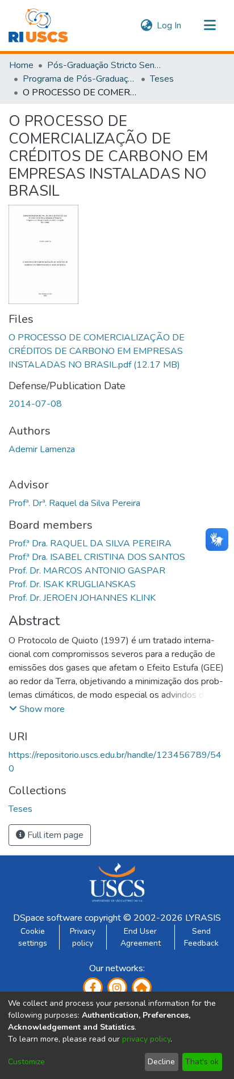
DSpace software (47, 918)
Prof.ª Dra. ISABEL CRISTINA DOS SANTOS (97, 557)
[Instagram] (117, 987)
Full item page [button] (54, 835)
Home (21, 65)
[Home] (38, 26)
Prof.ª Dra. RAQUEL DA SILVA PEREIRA (90, 543)
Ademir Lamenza (42, 449)
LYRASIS (203, 918)
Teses (162, 79)
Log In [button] (169, 25)
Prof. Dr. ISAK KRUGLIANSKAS (72, 584)
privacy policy (146, 1039)
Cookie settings (32, 937)
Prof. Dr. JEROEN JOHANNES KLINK (82, 598)
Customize (26, 1061)
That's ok (202, 1061)
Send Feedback (201, 937)
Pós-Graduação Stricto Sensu (104, 65)
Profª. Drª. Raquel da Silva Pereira (74, 503)
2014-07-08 (35, 404)
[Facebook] (93, 987)
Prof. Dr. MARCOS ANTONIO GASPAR (87, 570)
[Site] (142, 987)
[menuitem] (146, 25)
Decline (161, 1061)
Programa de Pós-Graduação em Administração (79, 79)
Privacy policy (82, 937)
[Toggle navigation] (209, 25)
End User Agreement (140, 937)
